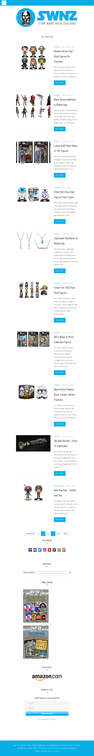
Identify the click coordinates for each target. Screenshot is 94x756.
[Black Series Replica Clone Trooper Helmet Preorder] (33, 392)
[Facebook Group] (35, 550)
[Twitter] (40, 550)
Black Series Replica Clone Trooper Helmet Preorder (64, 394)
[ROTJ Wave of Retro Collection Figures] (33, 339)
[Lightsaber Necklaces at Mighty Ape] (33, 241)
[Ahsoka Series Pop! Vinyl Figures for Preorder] (33, 57)
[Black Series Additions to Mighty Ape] (33, 106)
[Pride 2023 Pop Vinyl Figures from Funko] (33, 194)
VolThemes (55, 751)
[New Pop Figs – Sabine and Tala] (33, 493)
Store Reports (59, 486)
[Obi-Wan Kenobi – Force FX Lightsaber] (33, 443)
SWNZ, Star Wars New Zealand (45, 748)
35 (59, 534)
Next (66, 534)
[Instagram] (44, 550)
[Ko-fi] (64, 550)
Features (57, 47)
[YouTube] (49, 550)
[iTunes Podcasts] (54, 550)
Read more (60, 83)
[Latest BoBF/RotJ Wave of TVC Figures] (33, 152)
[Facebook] (30, 550)
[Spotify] (59, 550)
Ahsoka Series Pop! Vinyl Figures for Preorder (63, 56)
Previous (30, 534)
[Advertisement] (47, 732)
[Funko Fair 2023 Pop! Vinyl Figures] (33, 290)
